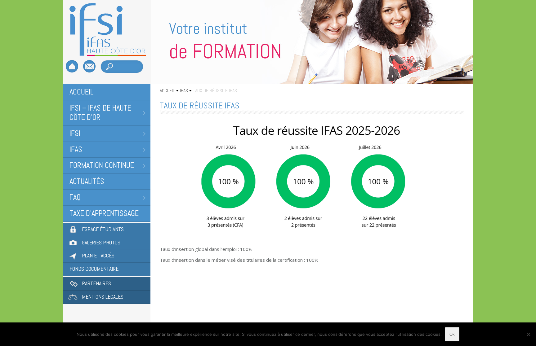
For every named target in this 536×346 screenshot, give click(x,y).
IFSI (74, 133)
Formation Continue (101, 165)
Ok (452, 334)
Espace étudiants (103, 229)
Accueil (81, 92)
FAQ (75, 197)
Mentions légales (102, 296)
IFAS (75, 149)
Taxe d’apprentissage (104, 213)
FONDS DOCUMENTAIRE (93, 268)
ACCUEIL (167, 90)
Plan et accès (98, 255)
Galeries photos (101, 242)
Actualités (86, 181)
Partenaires (96, 283)
